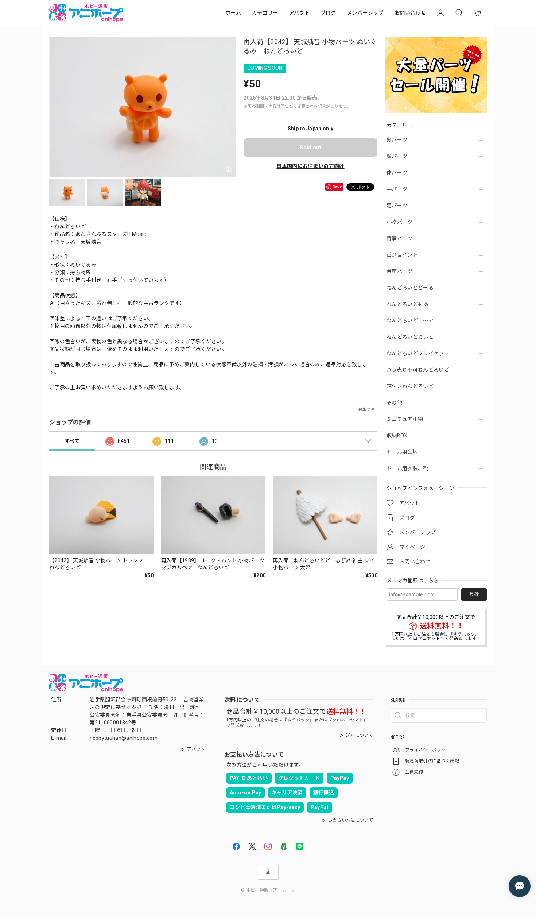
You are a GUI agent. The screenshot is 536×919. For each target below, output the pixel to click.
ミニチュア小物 (405, 419)
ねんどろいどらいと (410, 337)
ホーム (233, 13)
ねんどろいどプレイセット (418, 353)
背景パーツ (400, 238)
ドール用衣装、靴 (407, 468)
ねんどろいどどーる (410, 288)
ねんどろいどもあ (407, 304)
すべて (72, 441)
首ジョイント (402, 255)
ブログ (328, 13)
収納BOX (397, 436)
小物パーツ (400, 222)
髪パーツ (397, 140)
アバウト (299, 13)
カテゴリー (265, 13)
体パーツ (397, 173)
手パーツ (397, 189)
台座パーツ (400, 271)
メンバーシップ (365, 13)
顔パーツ (397, 156)
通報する (366, 409)
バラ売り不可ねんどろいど (418, 370)
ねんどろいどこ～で (410, 320)
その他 (394, 403)
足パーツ (397, 205)
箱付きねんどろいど (410, 386)
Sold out (310, 147)
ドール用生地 (402, 452)
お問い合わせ (410, 13)
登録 (474, 594)
